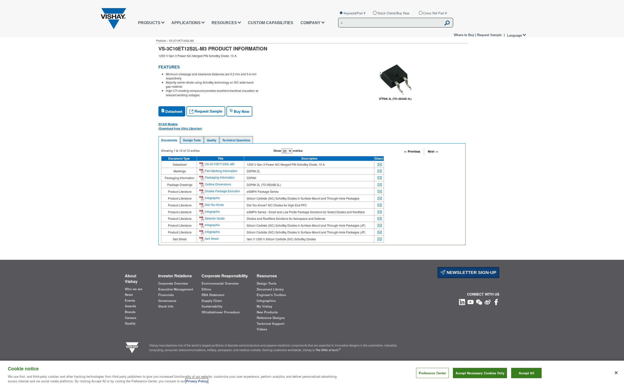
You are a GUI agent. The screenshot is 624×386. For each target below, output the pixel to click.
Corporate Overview (173, 283)
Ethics (206, 289)
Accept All (526, 373)
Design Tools (192, 140)
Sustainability (212, 306)
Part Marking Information (220, 171)
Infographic (212, 198)
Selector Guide (214, 218)
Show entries (288, 150)
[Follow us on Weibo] (488, 301)
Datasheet (173, 111)
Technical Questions (236, 140)
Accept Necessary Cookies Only (480, 373)
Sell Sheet (211, 238)
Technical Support (270, 323)
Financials (166, 295)
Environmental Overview (220, 283)
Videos (262, 329)
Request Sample (208, 111)
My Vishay (264, 306)
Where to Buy (464, 35)
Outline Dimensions (217, 184)
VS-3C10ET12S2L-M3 (219, 164)
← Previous (412, 151)
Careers (130, 318)
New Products (267, 312)
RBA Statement (213, 295)
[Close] (616, 372)
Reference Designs (271, 318)
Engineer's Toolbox (271, 295)
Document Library (270, 289)
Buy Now (241, 111)
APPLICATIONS (186, 23)
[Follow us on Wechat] (479, 301)
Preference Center (432, 373)
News (129, 294)
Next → (433, 151)
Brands (130, 312)
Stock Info (166, 306)
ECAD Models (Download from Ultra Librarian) (180, 126)
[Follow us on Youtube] (471, 301)
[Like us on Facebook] (496, 301)
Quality (211, 140)
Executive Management (175, 289)
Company (311, 23)
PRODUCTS (149, 23)
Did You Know (214, 205)
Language (514, 35)
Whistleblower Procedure (221, 312)
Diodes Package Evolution (222, 191)
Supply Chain (212, 301)
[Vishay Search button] (447, 23)
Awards (130, 306)
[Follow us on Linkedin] (462, 301)
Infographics (266, 301)
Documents (169, 140)
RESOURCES (224, 23)
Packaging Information (219, 177)
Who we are (133, 289)
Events (130, 300)
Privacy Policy (197, 381)
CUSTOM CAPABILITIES (270, 23)
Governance (167, 301)
